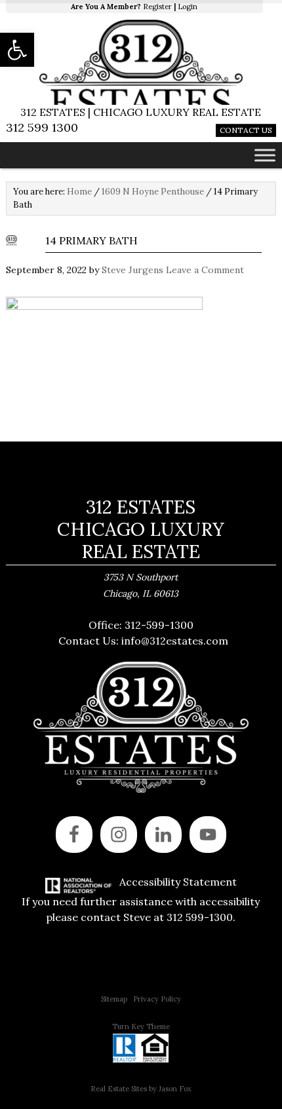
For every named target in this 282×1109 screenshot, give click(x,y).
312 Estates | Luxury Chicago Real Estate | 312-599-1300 (141, 62)
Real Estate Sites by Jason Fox (141, 1088)
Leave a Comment (205, 270)
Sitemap (114, 999)
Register (157, 6)
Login (187, 6)
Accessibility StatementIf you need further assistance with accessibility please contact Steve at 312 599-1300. (141, 899)
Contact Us (246, 130)
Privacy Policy (157, 999)
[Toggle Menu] (264, 155)
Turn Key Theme (141, 1026)
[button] (17, 50)
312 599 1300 (42, 127)
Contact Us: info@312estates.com (143, 640)
